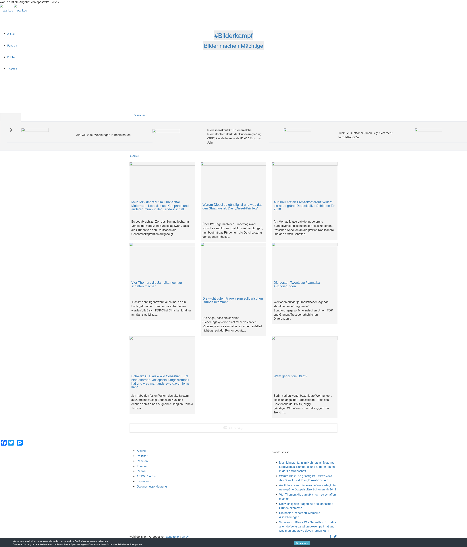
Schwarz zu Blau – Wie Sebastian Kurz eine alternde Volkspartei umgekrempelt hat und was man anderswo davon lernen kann (307, 526)
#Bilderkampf (233, 35)
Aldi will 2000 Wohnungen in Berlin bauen (103, 135)
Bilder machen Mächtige (233, 45)
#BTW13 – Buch (147, 476)
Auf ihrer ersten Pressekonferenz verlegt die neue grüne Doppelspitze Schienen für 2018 (307, 487)
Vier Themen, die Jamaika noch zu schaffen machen (307, 496)
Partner (141, 471)
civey (185, 536)
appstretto (172, 536)
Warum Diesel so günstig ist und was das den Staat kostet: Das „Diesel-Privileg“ (305, 478)
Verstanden (302, 543)
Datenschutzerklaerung (152, 486)
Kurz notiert (138, 115)
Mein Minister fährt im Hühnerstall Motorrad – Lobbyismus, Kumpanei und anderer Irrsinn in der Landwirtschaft (308, 466)
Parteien (142, 461)
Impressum (144, 481)
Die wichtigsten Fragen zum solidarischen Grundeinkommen (306, 506)
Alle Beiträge (236, 428)
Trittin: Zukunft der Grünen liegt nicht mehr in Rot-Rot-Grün (365, 135)
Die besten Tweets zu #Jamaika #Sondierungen (299, 515)
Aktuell (141, 451)
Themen (142, 466)
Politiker (142, 456)
